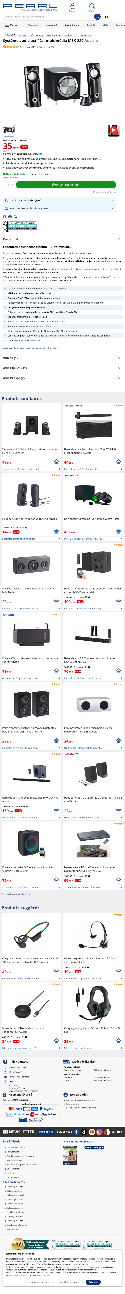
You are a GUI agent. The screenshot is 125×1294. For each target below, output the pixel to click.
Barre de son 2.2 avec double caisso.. (83, 678)
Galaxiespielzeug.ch (15, 1195)
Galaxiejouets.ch (14, 1191)
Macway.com (13, 1229)
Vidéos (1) (10, 358)
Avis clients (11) (15, 368)
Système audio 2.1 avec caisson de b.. (21, 469)
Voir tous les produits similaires (16, 894)
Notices (10, 1173)
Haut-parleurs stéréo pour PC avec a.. (83, 817)
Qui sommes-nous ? (16, 1147)
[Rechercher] (97, 17)
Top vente (33, 25)
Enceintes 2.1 (84, 35)
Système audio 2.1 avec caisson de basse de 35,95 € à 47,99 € (30, 348)
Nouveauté (51, 25)
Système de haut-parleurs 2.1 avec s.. (83, 538)
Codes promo (13, 1168)
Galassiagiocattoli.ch (16, 1199)
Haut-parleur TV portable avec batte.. (21, 678)
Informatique (36, 35)
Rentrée (91, 25)
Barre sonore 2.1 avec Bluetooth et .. (20, 817)
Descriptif (10, 239)
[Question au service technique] (16, 216)
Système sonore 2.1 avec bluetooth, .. (83, 887)
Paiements (15, 1100)
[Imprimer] (11, 216)
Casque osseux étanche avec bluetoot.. (22, 978)
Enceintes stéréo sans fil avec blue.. (20, 747)
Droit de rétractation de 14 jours (80, 1100)
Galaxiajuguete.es (15, 1203)
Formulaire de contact (19, 1076)
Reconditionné (72, 25)
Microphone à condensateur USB (19, 1048)
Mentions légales (14, 1160)
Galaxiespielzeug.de (16, 1186)
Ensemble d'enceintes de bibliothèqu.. (83, 608)
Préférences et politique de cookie (22, 1164)
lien (86, 1264)
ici (50, 1275)
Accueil (23, 35)
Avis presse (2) (14, 378)
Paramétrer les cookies (69, 1282)
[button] (59, 200)
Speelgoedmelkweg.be (17, 1225)
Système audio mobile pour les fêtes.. (21, 887)
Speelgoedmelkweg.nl (17, 1212)
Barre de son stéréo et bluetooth (80, 469)
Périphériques (54, 35)
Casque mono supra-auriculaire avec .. (84, 978)
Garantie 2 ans (72, 1104)
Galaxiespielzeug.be (16, 1220)
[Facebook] (5, 216)
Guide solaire (13, 1177)
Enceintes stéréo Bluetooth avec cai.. (21, 608)
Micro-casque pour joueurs (78, 1048)
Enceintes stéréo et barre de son (19, 538)
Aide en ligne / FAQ (17, 1067)
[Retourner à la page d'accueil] (30, 8)
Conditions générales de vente (20, 1156)
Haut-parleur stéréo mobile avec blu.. (83, 747)
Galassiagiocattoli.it (15, 1208)
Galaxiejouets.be (14, 1216)
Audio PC (69, 35)
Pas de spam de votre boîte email (81, 1107)
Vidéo (105, 25)
